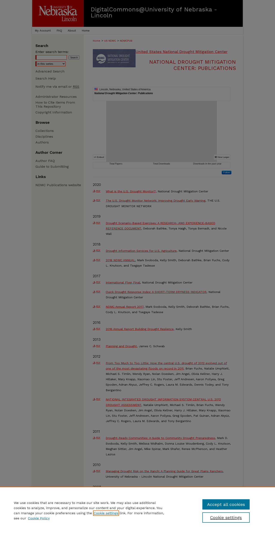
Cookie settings (106, 513)
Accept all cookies (226, 504)
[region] (137, 510)
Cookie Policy (39, 518)
